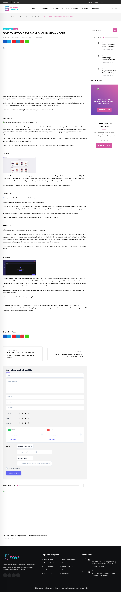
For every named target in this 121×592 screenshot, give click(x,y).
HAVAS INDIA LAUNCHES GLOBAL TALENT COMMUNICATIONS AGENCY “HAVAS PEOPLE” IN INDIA (22, 355)
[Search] (113, 8)
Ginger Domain (82, 588)
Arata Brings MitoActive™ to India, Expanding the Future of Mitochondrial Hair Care (104, 575)
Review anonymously (15, 468)
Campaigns (44, 9)
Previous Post (13, 350)
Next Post (78, 351)
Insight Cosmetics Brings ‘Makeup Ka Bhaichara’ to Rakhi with (25, 536)
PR (62, 9)
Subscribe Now (104, 145)
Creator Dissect (72, 9)
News (34, 9)
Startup (85, 9)
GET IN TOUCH (104, 110)
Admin (7, 37)
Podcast (56, 9)
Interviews (95, 9)
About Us (16, 2)
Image (8, 446)
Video (8, 458)
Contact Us (6, 2)
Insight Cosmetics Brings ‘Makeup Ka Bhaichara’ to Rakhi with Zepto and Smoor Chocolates (104, 564)
